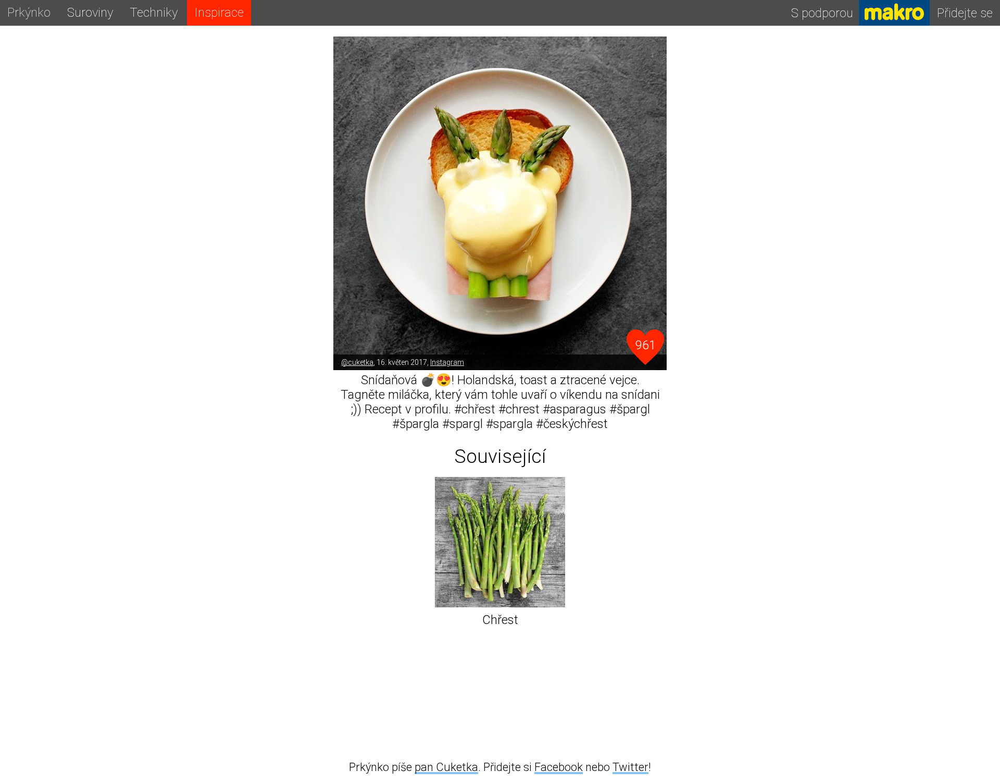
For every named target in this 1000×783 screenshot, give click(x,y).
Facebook (558, 767)
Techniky (154, 12)
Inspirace (219, 12)
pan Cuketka (446, 767)
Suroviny (90, 12)
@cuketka (357, 362)
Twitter (630, 767)
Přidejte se (965, 13)
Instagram (447, 362)
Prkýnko (29, 12)
